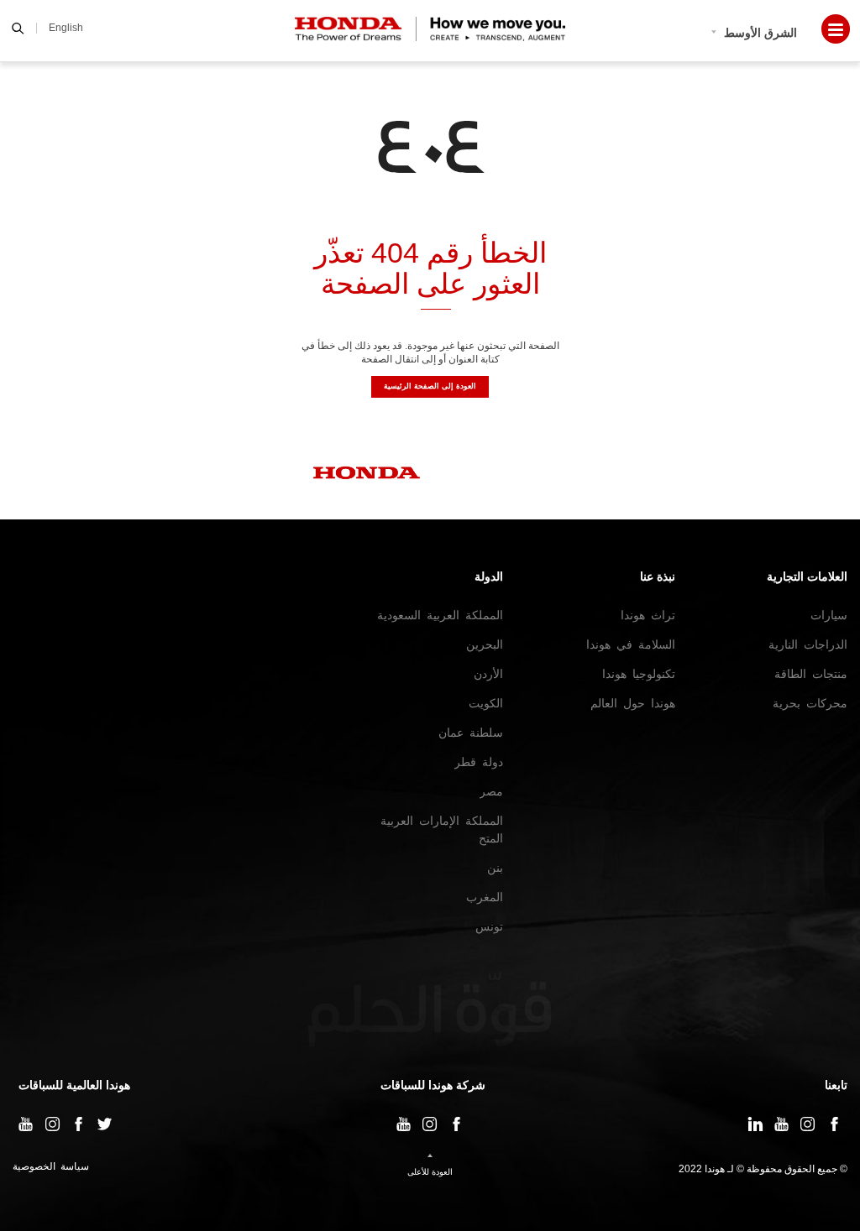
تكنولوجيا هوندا (638, 674)
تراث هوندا (648, 615)
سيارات (828, 615)
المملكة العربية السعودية (440, 615)
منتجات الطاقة (810, 674)
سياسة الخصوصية (51, 1166)
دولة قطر (478, 762)
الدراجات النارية (807, 644)
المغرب (484, 897)
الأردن (488, 674)
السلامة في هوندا (630, 644)
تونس (489, 926)
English (66, 28)
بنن (495, 867)
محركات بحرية (810, 703)
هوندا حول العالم (632, 703)
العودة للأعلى (430, 1171)
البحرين (484, 644)
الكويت (486, 703)
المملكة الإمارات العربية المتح (441, 829)
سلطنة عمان (470, 732)
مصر (491, 791)
